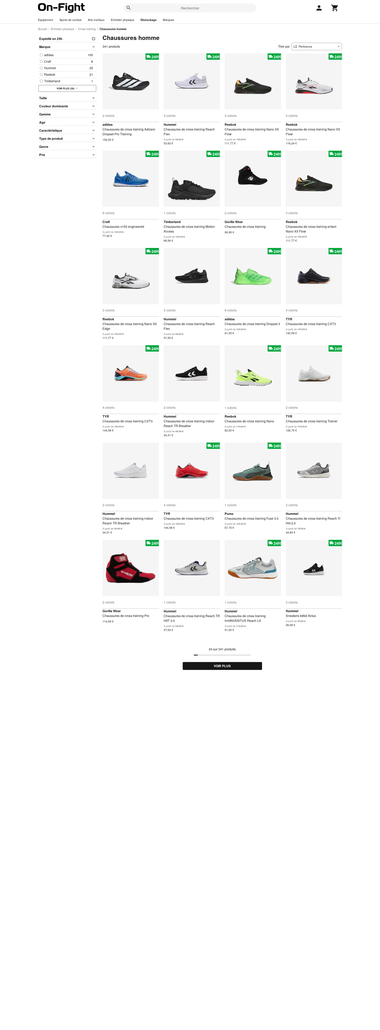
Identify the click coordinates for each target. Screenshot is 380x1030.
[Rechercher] (128, 8)
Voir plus (222, 666)
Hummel (170, 124)
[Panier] (335, 8)
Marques (168, 20)
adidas (108, 124)
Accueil (42, 29)
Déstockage (149, 20)
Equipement (45, 20)
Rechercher (190, 7)
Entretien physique (122, 20)
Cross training (87, 29)
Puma (229, 513)
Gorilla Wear (234, 221)
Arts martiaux (96, 20)
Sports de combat (70, 20)
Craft (106, 221)
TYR (289, 319)
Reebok (230, 124)
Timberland (172, 221)
